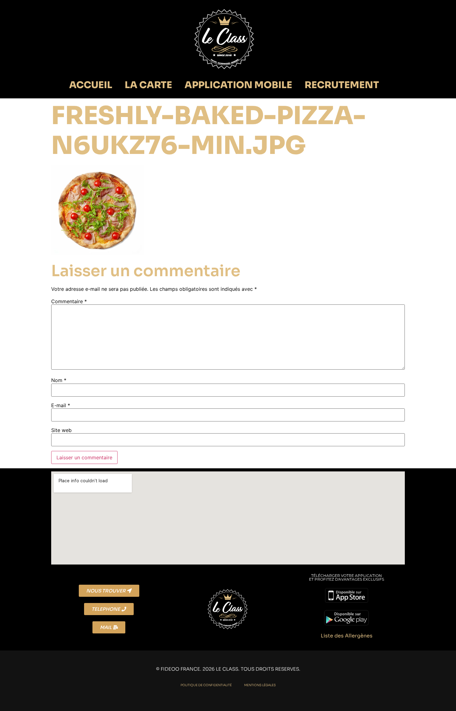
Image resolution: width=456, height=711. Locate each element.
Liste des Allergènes (347, 635)
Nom (58, 380)
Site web (61, 430)
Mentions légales (260, 685)
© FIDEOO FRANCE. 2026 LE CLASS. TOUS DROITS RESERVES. (228, 669)
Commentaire (69, 301)
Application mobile (238, 85)
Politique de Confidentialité (206, 685)
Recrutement (342, 85)
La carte (148, 85)
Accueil (90, 85)
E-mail (60, 405)
